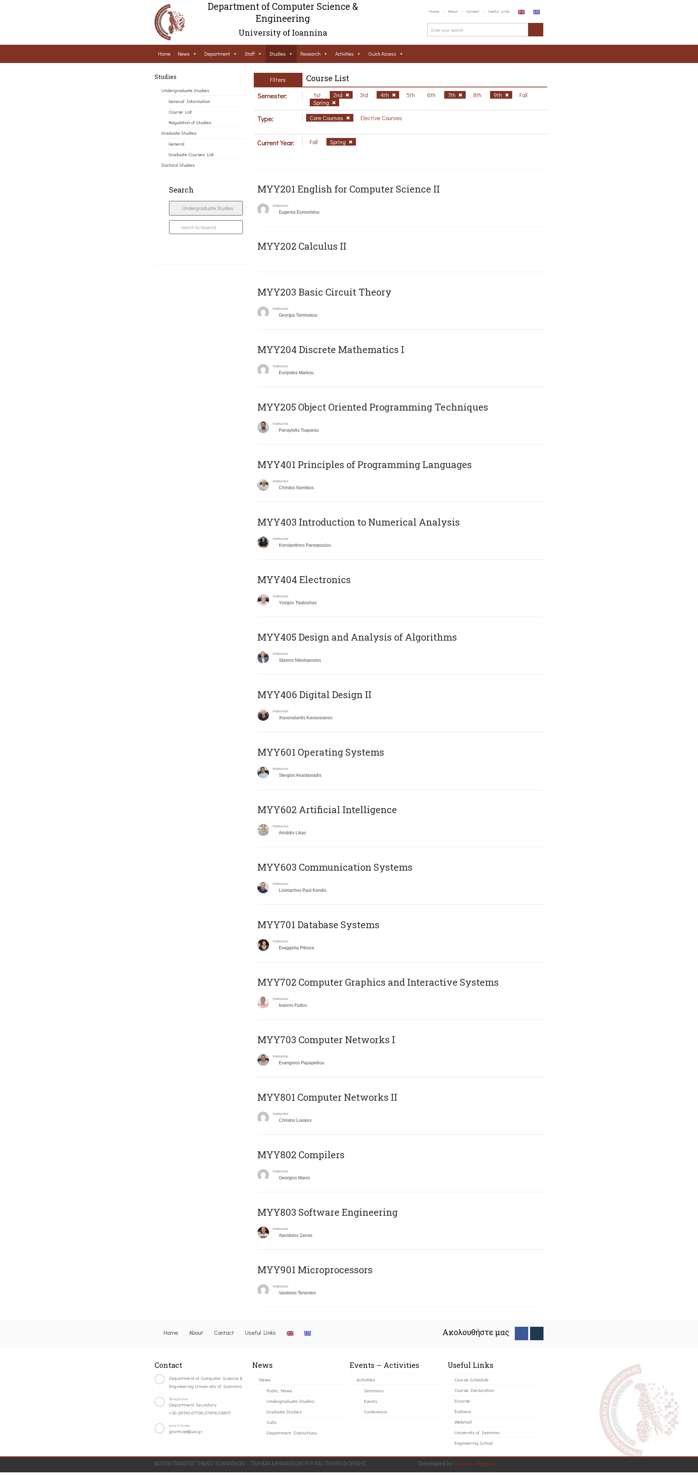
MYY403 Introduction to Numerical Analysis (358, 522)
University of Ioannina (477, 1432)
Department (217, 53)
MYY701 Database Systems (318, 924)
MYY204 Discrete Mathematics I (330, 349)
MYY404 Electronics (304, 579)
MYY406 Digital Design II (314, 694)
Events (370, 1401)
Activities (344, 53)
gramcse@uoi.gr (185, 1431)
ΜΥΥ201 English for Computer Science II (348, 189)
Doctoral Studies (177, 165)
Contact (472, 11)
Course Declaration (474, 1390)
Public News (279, 1390)
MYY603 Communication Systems (335, 867)
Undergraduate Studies (185, 90)
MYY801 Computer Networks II (327, 1097)
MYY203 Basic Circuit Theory (324, 292)
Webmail (463, 1421)
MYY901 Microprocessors (315, 1269)
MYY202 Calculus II (301, 246)
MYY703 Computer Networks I (326, 1039)
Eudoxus (462, 1411)
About (453, 11)
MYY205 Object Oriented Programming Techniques (372, 407)
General (176, 144)
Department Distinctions (291, 1432)
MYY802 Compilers (301, 1154)
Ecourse (462, 1400)
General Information (189, 101)
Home (434, 11)
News (184, 53)
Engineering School (473, 1443)
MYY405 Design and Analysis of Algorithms (357, 637)
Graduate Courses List (191, 154)
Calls (271, 1422)
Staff (250, 53)
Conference (375, 1411)
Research (310, 53)
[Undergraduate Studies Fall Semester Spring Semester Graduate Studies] (206, 208)
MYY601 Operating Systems (320, 752)
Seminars (374, 1390)
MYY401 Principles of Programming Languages (364, 464)
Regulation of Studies (190, 122)
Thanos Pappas (474, 1463)
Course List (180, 111)
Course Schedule (471, 1379)
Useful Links (498, 11)
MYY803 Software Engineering (327, 1212)
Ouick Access (382, 53)
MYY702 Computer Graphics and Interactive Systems (378, 982)
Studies (277, 53)
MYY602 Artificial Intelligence (327, 809)
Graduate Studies (178, 133)
